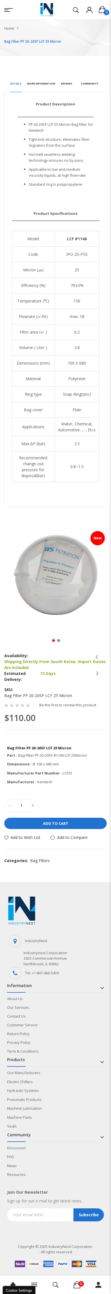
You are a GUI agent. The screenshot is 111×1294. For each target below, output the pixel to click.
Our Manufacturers (23, 1072)
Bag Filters (40, 860)
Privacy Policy (18, 1042)
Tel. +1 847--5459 (42, 972)
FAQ (10, 1156)
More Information (41, 83)
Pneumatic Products (24, 1099)
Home (9, 28)
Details (15, 83)
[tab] (15, 86)
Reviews (66, 83)
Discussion (16, 1147)
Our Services (18, 1007)
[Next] (95, 674)
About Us (15, 998)
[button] (53, 640)
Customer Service (22, 1024)
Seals (12, 1126)
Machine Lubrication (24, 1108)
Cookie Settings (19, 1290)
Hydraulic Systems (23, 1090)
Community (89, 83)
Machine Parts (19, 1117)
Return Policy (18, 1033)
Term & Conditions (23, 1051)
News (12, 1165)
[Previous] (95, 657)
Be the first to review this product (67, 705)
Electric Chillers (20, 1081)
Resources (16, 1174)
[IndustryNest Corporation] (47, 9)
